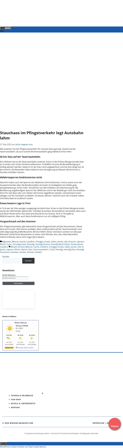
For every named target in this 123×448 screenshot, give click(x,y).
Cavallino (30, 241)
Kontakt (15, 407)
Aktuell (14, 247)
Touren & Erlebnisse (22, 395)
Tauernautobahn (40, 249)
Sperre (24, 249)
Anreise (21, 247)
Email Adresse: (9, 275)
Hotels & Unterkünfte (23, 403)
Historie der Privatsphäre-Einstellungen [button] (65, 433)
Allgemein (6, 241)
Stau (30, 249)
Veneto (22, 252)
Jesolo (60, 241)
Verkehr (38, 252)
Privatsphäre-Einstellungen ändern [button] (37, 433)
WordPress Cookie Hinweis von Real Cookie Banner (23, 446)
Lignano (80, 241)
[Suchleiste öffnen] (2, 31)
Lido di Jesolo (70, 241)
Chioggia (39, 241)
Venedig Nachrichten (60, 244)
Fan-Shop (16, 399)
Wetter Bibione (20, 322)
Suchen (5, 256)
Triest (9, 244)
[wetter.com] (9, 348)
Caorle (22, 241)
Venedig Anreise (42, 244)
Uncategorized (19, 244)
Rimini (3, 244)
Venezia (30, 252)
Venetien (14, 252)
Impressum (98, 423)
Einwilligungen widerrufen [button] (89, 433)
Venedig (30, 244)
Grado (47, 241)
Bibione (15, 241)
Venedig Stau (70, 249)
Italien (54, 241)
